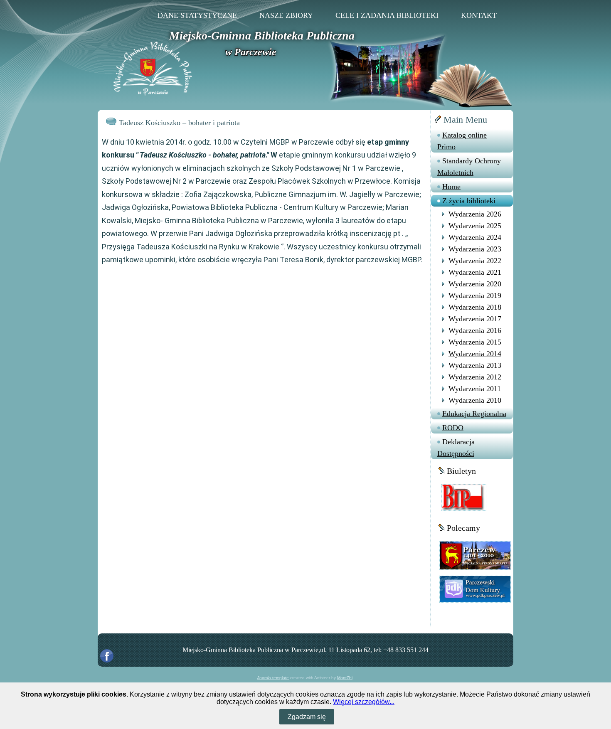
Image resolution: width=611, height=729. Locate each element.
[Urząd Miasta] (475, 555)
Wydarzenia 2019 (474, 295)
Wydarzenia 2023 (474, 249)
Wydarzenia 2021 (474, 272)
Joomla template (273, 677)
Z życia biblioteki (468, 201)
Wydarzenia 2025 (474, 226)
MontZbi (344, 677)
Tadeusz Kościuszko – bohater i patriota (179, 122)
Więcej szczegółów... (363, 701)
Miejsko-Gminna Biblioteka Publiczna (262, 35)
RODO (452, 428)
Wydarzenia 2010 (474, 400)
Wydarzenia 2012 (474, 377)
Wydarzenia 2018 (474, 307)
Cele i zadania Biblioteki (387, 15)
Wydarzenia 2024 (474, 237)
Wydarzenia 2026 (474, 214)
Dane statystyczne (197, 15)
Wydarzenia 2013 (474, 365)
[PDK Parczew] (475, 589)
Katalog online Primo (462, 141)
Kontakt (479, 15)
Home (451, 186)
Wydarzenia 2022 (474, 260)
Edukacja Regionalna (474, 413)
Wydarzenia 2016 (474, 330)
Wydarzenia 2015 (474, 342)
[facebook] (106, 656)
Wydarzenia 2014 (474, 354)
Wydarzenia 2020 (474, 284)
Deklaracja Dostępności (456, 448)
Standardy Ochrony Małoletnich (469, 167)
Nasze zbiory (286, 15)
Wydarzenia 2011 (474, 388)
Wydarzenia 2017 (474, 319)
